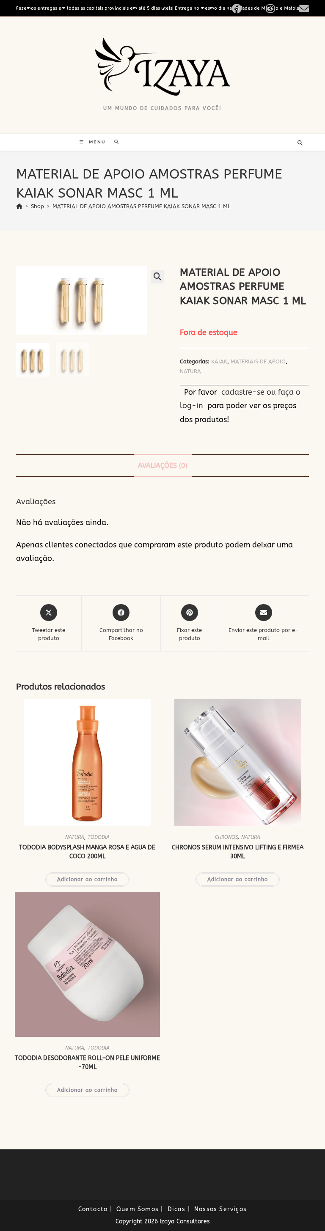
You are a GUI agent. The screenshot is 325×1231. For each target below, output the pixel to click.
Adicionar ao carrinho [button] (87, 879)
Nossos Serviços (220, 1209)
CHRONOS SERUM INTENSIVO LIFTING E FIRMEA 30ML (237, 852)
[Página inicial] (19, 206)
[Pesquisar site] (300, 143)
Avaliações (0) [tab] (162, 466)
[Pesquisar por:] (113, 142)
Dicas (177, 1209)
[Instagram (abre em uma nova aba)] (280, 9)
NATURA (190, 371)
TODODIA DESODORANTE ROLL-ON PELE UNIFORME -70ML (87, 1063)
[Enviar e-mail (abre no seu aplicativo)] (303, 9)
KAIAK (219, 361)
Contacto (93, 1209)
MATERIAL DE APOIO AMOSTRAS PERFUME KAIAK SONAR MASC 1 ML (141, 206)
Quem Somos (137, 1209)
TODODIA (99, 837)
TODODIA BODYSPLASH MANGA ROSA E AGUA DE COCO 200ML (87, 852)
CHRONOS (226, 837)
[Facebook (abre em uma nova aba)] (246, 9)
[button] (157, 276)
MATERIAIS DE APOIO (258, 361)
